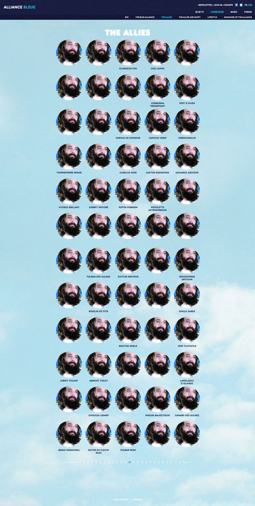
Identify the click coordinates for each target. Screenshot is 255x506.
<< (65, 462)
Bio (127, 17)
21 (109, 462)
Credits (137, 499)
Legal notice (121, 499)
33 (159, 462)
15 (84, 462)
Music (234, 12)
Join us (218, 5)
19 (100, 462)
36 (171, 462)
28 (138, 462)
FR (246, 5)
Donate (228, 5)
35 (167, 462)
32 (154, 462)
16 (88, 462)
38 (179, 462)
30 (146, 462)
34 (163, 462)
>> (190, 462)
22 (113, 462)
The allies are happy (190, 17)
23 (117, 462)
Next (185, 462)
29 (142, 462)
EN (250, 5)
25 (125, 462)
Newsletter (205, 5)
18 (96, 462)
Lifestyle (212, 17)
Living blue (217, 12)
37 (175, 462)
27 (134, 462)
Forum (248, 12)
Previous (72, 462)
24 (121, 462)
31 (150, 462)
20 (104, 462)
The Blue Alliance (144, 17)
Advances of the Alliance (238, 17)
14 (79, 462)
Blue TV (200, 12)
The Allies (166, 17)
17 (92, 462)
